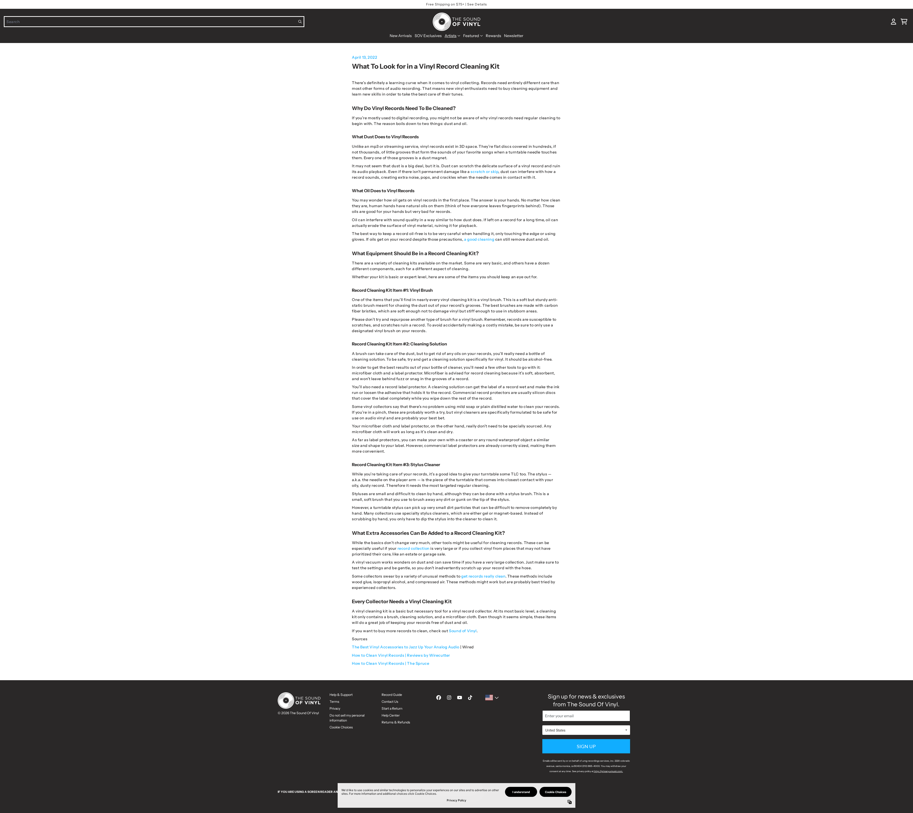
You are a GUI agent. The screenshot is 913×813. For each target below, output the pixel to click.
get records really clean (483, 576)
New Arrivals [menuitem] (401, 35)
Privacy (335, 708)
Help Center (391, 715)
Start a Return (392, 708)
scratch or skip (484, 171)
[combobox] (154, 21)
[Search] (300, 21)
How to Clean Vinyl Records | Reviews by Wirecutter (401, 655)
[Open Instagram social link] (449, 697)
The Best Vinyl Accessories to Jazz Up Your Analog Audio (405, 647)
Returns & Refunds (396, 722)
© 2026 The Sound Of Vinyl (298, 713)
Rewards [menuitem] (493, 35)
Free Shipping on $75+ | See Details (456, 4)
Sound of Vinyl (462, 630)
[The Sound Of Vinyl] (456, 22)
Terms (334, 701)
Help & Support (341, 695)
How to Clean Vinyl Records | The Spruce (390, 663)
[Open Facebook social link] (438, 697)
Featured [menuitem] (471, 35)
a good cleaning (479, 239)
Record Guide (392, 695)
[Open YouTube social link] (459, 697)
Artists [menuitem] (450, 35)
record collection (414, 548)
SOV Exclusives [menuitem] (428, 35)
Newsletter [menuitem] (513, 35)
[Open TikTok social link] (470, 697)
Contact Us (390, 701)
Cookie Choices (341, 727)
